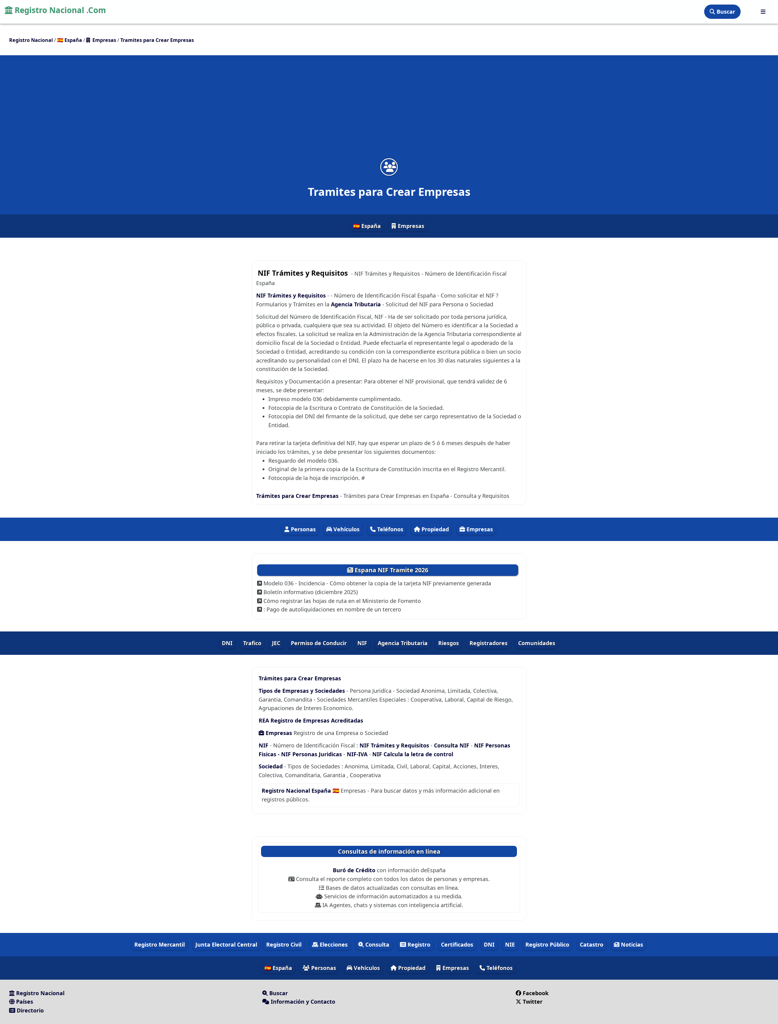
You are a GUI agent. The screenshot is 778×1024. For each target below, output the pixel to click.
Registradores (489, 643)
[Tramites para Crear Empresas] (389, 167)
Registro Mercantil (159, 944)
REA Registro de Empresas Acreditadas (311, 720)
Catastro (591, 944)
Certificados (457, 944)
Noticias (631, 944)
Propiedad (434, 529)
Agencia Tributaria (356, 304)
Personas (302, 529)
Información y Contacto (302, 1001)
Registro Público (547, 944)
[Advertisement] (389, 110)
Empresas (410, 226)
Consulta (376, 944)
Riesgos (448, 643)
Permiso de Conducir (319, 643)
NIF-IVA (358, 754)
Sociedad (271, 766)
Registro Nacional (39, 993)
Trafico (252, 643)
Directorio (29, 1010)
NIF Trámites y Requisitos (291, 295)
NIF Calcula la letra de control (412, 754)
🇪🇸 (69, 40)
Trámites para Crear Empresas (297, 495)
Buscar (725, 11)
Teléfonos (389, 529)
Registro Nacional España (297, 790)
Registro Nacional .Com (59, 10)
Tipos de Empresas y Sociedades (302, 690)
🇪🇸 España (367, 226)
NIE (510, 944)
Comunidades (536, 643)
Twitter (532, 1001)
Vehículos (346, 529)
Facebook (535, 993)
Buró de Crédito (355, 870)
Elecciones (333, 944)
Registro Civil (283, 944)
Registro (418, 944)
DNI (227, 643)
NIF (362, 643)
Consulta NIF (451, 745)
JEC (276, 643)
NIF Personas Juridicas (311, 754)
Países (24, 1001)
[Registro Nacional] (763, 11)
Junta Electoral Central (226, 944)
